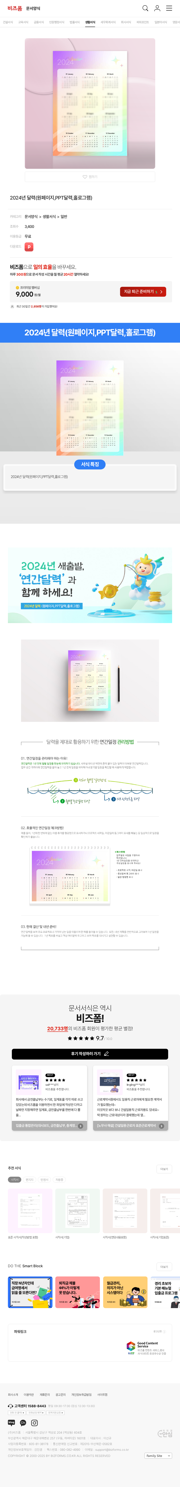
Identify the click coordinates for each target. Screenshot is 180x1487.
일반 (64, 216)
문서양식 (31, 216)
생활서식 (49, 216)
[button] (175, 1292)
